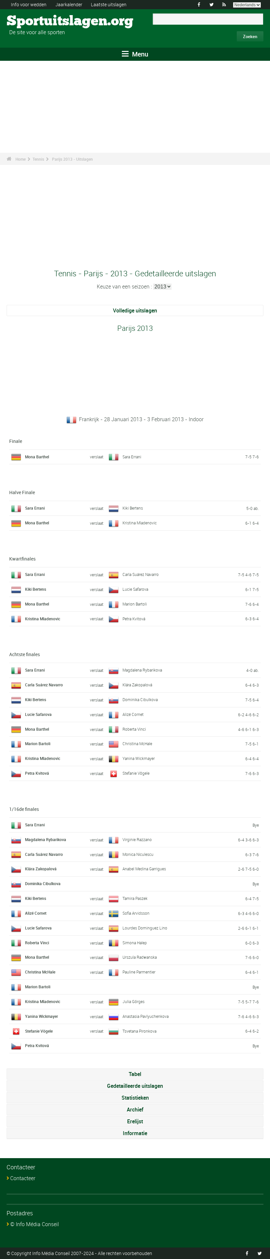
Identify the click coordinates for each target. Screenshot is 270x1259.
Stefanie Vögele (135, 773)
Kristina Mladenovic (139, 522)
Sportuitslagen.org (31, 21)
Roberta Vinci (134, 729)
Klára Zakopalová (137, 684)
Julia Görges (133, 1001)
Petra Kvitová (133, 618)
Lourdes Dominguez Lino (144, 927)
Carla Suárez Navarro (140, 574)
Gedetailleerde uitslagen (135, 1085)
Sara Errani (131, 456)
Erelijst (135, 1121)
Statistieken (135, 1097)
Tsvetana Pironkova (139, 1031)
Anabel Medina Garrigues (144, 868)
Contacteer (22, 1178)
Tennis (38, 159)
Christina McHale (137, 743)
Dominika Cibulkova (140, 699)
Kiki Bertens (132, 508)
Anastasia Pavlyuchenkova (145, 1016)
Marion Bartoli (134, 604)
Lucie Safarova (135, 589)
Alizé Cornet (133, 714)
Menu (139, 54)
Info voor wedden (28, 4)
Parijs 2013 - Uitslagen (72, 159)
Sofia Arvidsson (135, 913)
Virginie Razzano (137, 839)
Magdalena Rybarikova (142, 670)
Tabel (135, 1074)
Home (20, 159)
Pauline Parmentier (138, 971)
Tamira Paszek (135, 898)
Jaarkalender (68, 4)
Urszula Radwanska (139, 957)
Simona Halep (134, 942)
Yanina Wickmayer (138, 758)
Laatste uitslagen (108, 4)
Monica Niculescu (137, 854)
